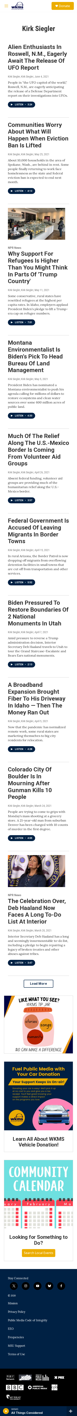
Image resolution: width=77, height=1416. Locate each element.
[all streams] (72, 1411)
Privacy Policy (16, 1312)
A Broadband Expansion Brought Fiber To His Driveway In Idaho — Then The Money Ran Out (36, 698)
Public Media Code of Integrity (27, 1320)
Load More (38, 983)
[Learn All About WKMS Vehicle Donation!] (38, 1096)
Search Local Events (38, 1253)
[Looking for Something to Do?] (38, 1194)
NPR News (14, 247)
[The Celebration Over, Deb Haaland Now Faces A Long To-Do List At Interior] (36, 871)
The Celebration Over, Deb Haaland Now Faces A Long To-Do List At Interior (37, 911)
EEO (11, 1329)
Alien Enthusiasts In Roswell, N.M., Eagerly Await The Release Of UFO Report (37, 57)
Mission (13, 1303)
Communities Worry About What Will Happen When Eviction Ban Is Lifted (38, 135)
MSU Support (16, 1346)
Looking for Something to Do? (38, 1240)
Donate (64, 6)
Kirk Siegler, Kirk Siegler (20, 76)
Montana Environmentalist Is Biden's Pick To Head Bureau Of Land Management (35, 356)
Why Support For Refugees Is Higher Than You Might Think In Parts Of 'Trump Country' (38, 267)
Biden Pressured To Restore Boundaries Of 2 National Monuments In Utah (38, 613)
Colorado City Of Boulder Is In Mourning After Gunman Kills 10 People (30, 783)
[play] (6, 1411)
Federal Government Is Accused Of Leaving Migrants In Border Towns (38, 531)
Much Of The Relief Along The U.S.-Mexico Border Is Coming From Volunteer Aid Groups (38, 449)
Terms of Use (16, 1354)
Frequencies (16, 1337)
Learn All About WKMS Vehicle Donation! (38, 1142)
